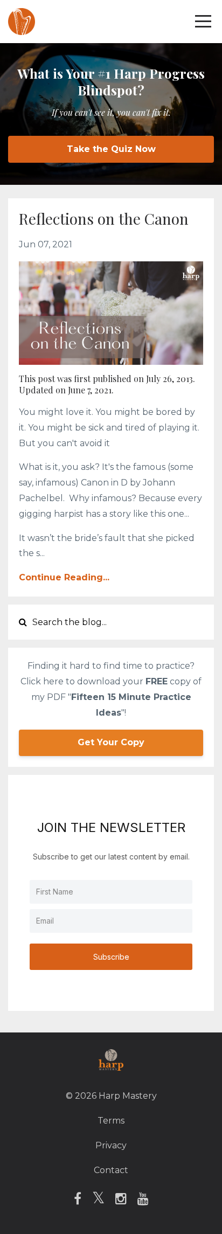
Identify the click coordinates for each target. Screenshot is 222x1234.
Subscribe (111, 956)
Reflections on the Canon (104, 218)
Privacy (111, 1145)
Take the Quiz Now (111, 149)
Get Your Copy (111, 742)
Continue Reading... (64, 577)
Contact (111, 1170)
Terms (111, 1120)
